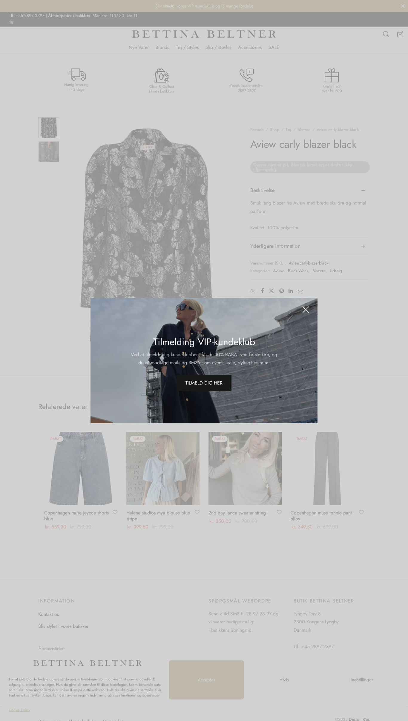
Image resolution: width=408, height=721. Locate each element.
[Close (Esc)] (306, 309)
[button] (204, 383)
